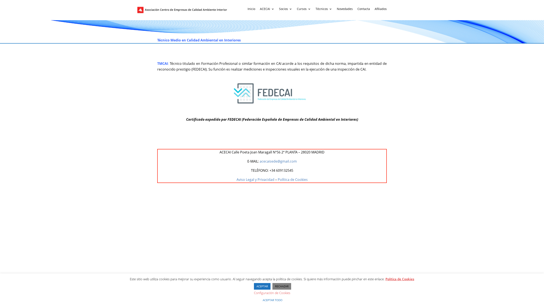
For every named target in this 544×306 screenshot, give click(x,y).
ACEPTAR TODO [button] (272, 300)
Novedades (345, 9)
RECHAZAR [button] (282, 286)
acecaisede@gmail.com (278, 161)
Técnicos (322, 9)
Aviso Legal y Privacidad (255, 179)
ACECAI (265, 9)
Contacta (363, 9)
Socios (283, 9)
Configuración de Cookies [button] (272, 293)
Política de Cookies (293, 179)
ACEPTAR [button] (262, 286)
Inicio (251, 9)
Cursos (302, 9)
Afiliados (381, 9)
